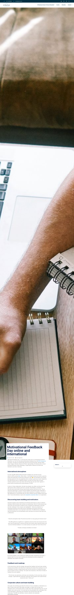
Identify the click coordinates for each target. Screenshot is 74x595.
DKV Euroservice (42, 461)
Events (58, 4)
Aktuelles (64, 4)
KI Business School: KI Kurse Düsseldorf (45, 4)
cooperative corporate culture (31, 494)
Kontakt (69, 4)
